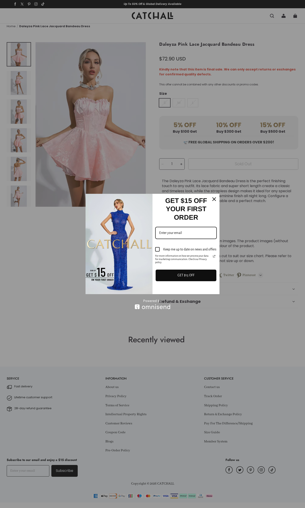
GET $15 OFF (186, 275)
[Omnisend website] (152, 304)
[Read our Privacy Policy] (214, 256)
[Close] (214, 199)
